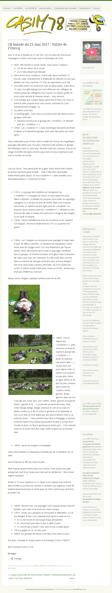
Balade (35, 566)
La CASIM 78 (30, 8)
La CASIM (17, 8)
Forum (96, 8)
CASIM (41, 566)
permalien (12, 568)
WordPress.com (79, 589)
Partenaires (84, 8)
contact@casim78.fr (92, 214)
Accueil (7, 8)
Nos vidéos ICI (88, 67)
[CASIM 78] (56, 24)
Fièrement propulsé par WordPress (40, 589)
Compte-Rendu (51, 566)
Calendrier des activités (65, 8)
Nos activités (45, 8)
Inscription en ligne (90, 365)
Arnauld (26, 40)
